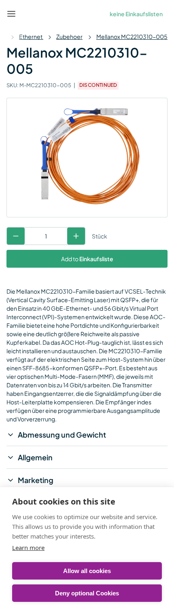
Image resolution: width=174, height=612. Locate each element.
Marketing (35, 480)
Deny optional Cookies (87, 593)
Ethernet (31, 36)
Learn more (28, 547)
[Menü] (11, 14)
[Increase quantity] (76, 236)
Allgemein (35, 457)
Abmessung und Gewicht (62, 434)
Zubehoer (69, 36)
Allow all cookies (87, 570)
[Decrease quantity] (16, 236)
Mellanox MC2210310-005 (132, 36)
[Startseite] (30, 14)
